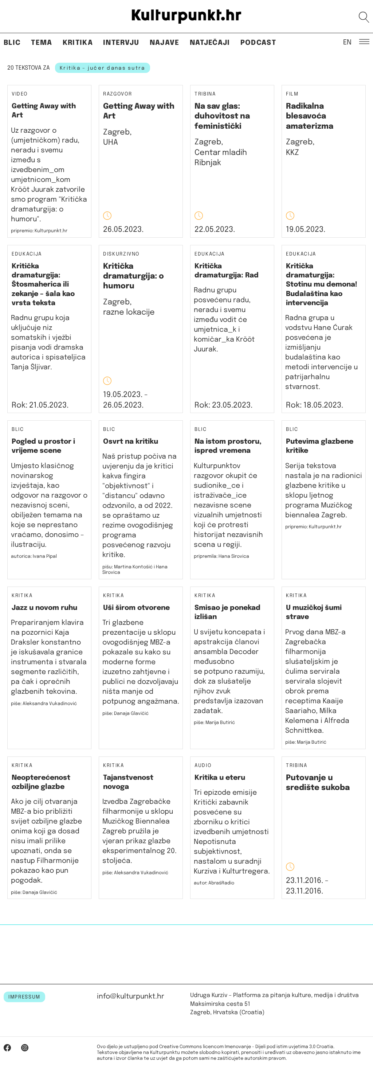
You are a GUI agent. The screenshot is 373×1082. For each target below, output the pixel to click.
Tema (41, 42)
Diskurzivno (121, 254)
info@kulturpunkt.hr (130, 996)
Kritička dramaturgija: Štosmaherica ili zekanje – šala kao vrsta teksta (43, 285)
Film (292, 94)
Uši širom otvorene (136, 607)
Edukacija (27, 254)
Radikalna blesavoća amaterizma (309, 116)
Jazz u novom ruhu (44, 607)
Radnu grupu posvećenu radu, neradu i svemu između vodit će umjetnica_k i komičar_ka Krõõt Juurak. (224, 320)
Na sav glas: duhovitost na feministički (222, 116)
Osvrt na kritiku (130, 441)
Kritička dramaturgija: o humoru (133, 276)
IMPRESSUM (24, 997)
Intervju (121, 42)
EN (347, 42)
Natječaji (210, 42)
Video (19, 94)
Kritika (78, 42)
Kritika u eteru (220, 777)
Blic (12, 42)
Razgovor (117, 94)
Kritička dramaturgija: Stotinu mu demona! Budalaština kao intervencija (321, 285)
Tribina (205, 94)
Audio (203, 765)
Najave (165, 42)
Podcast (258, 42)
